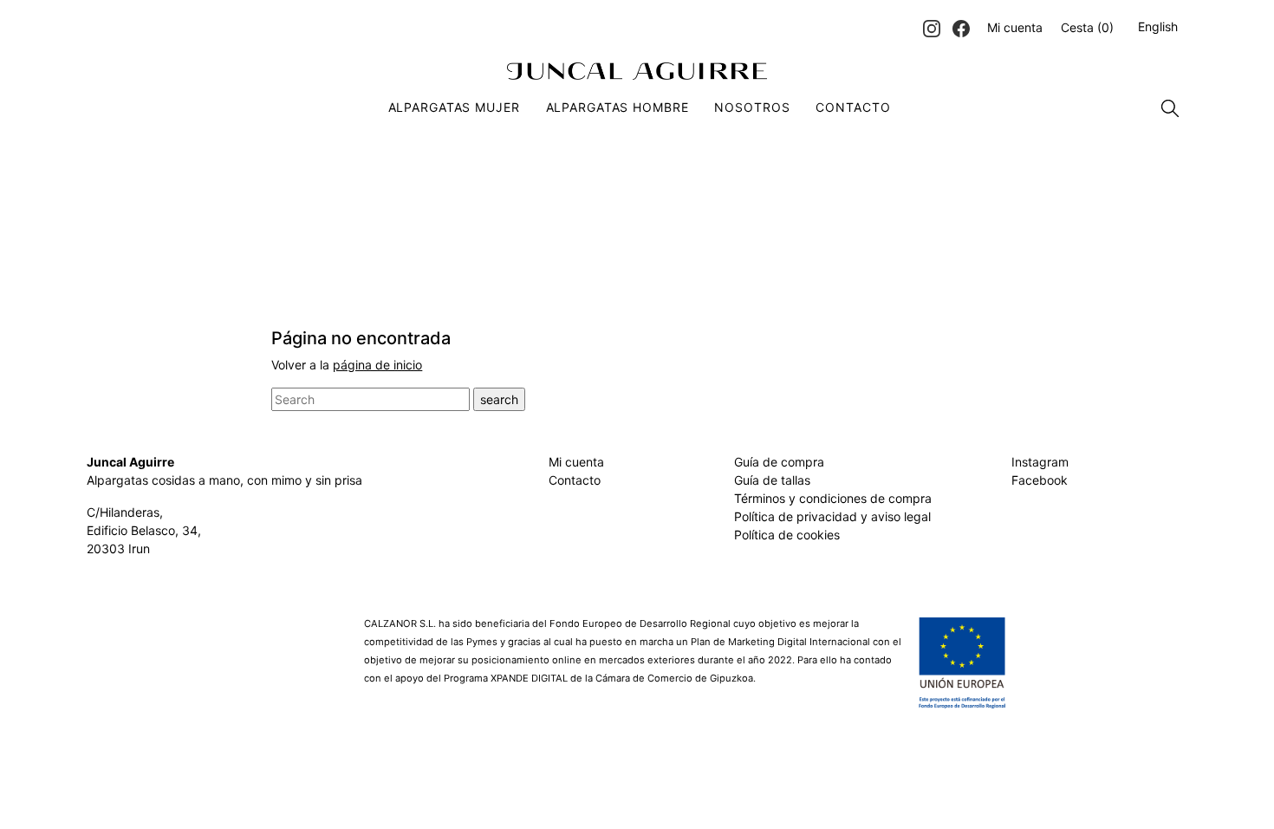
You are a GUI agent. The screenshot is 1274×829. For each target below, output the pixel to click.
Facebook (1039, 480)
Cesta (1087, 27)
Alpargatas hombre (617, 107)
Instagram (1040, 461)
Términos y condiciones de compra (833, 498)
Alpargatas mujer (454, 107)
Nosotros (752, 107)
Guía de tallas (772, 480)
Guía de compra (779, 461)
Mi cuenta (1015, 27)
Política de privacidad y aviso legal (832, 516)
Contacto (853, 107)
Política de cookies (787, 534)
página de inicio (377, 364)
